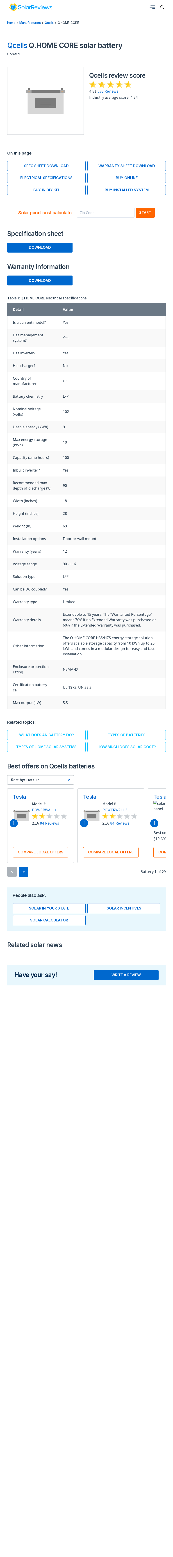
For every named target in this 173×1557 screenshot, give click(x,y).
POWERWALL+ (44, 809)
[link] (30, 7)
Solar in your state (49, 908)
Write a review (126, 975)
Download (40, 247)
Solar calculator (49, 920)
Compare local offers (40, 852)
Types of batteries (127, 735)
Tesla (19, 796)
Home (11, 23)
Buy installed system (127, 190)
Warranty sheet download (126, 166)
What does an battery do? (46, 735)
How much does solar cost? (127, 747)
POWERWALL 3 (114, 809)
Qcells (49, 23)
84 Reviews (49, 823)
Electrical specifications (46, 178)
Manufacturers (30, 23)
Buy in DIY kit (46, 190)
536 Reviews (107, 91)
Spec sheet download (46, 166)
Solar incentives (124, 908)
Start (145, 212)
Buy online (127, 178)
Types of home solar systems (46, 747)
